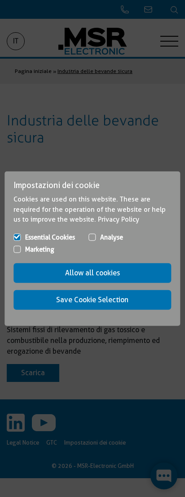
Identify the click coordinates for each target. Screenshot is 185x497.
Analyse (111, 236)
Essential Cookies (50, 236)
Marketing (39, 249)
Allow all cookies (92, 272)
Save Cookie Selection (92, 299)
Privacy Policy (118, 219)
